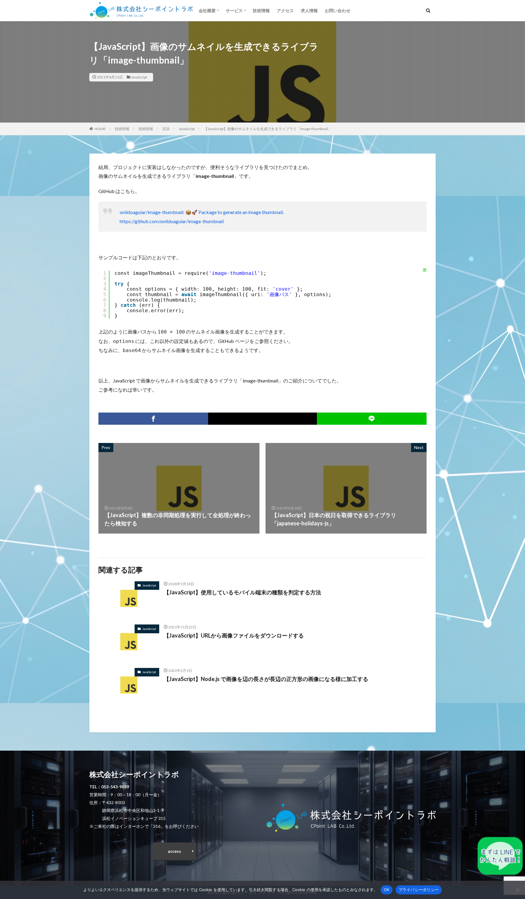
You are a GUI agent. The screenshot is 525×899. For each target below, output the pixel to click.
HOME (100, 128)
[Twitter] (262, 419)
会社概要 (207, 10)
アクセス (285, 10)
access (174, 851)
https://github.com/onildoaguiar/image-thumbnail (172, 221)
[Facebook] (153, 419)
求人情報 (309, 10)
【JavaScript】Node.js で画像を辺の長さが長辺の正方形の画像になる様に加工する (266, 679)
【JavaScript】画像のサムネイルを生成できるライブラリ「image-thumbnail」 (267, 128)
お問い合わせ (337, 10)
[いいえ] (517, 890)
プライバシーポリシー (419, 889)
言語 (166, 128)
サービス (234, 10)
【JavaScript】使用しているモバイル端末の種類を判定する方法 (242, 592)
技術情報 (261, 10)
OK (386, 889)
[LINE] (372, 419)
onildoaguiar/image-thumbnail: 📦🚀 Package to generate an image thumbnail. (202, 212)
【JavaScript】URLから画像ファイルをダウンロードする (234, 635)
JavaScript (139, 77)
